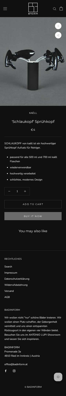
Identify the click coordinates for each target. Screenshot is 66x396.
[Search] (54, 8)
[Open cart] (61, 8)
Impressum (10, 272)
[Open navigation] (5, 8)
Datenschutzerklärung (16, 279)
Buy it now (33, 216)
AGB (7, 297)
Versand (9, 291)
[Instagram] (14, 370)
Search (8, 266)
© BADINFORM (33, 386)
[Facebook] (5, 370)
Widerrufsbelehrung (15, 285)
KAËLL (33, 112)
